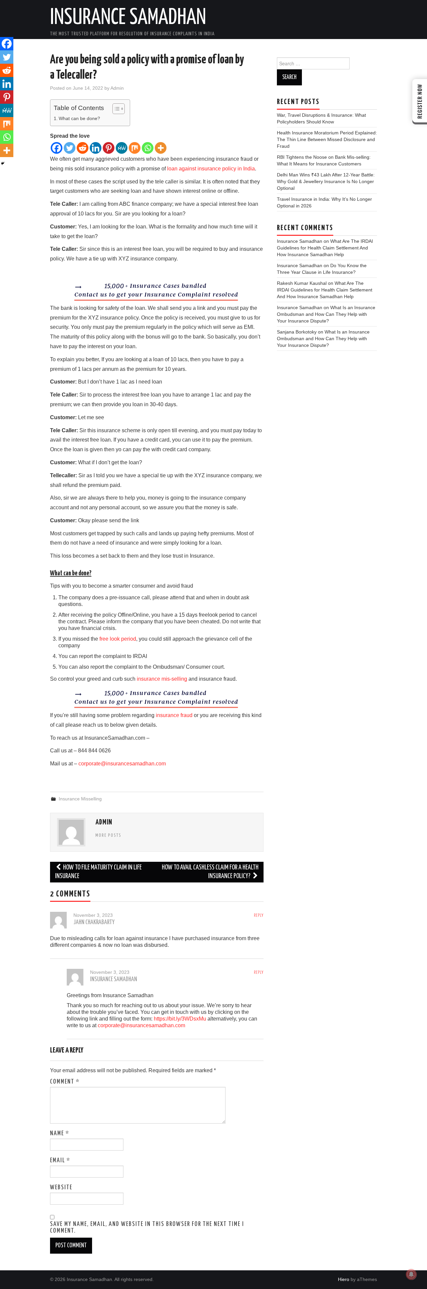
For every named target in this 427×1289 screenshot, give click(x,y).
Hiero (343, 1279)
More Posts (108, 835)
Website (61, 1188)
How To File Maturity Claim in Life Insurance (98, 871)
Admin (117, 88)
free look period (117, 639)
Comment (65, 1082)
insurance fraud (174, 715)
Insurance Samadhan (128, 18)
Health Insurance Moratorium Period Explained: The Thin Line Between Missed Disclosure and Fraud (327, 139)
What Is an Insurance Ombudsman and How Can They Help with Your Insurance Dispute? (326, 314)
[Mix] (134, 148)
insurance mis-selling (162, 679)
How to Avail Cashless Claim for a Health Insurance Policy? (210, 871)
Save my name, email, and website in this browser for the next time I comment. (147, 1227)
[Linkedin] (95, 148)
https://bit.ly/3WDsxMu (180, 1019)
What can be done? (79, 118)
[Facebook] (56, 148)
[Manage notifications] (411, 1274)
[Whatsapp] (147, 148)
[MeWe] (121, 148)
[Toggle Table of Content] (115, 108)
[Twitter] (69, 148)
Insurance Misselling (80, 798)
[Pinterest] (108, 148)
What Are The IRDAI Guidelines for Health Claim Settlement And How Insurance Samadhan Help (325, 247)
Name (59, 1134)
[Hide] (2, 163)
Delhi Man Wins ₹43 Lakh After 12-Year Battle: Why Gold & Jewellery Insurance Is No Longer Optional (326, 181)
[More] (160, 148)
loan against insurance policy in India (211, 168)
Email (60, 1161)
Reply (259, 915)
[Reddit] (82, 148)
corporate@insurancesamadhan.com (122, 763)
